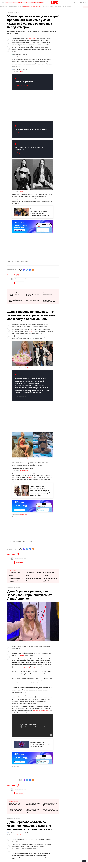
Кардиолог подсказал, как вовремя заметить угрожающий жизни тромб (49, 300)
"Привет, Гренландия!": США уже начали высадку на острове (32, 858)
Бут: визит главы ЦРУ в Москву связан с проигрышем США (50, 858)
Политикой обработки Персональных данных (32, 6)
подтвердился (21, 655)
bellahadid (21, 56)
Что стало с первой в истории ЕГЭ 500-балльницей (50, 293)
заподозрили (44, 474)
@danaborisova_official (18, 642)
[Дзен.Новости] (20, 269)
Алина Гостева (16, 516)
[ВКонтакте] (29, 269)
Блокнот (31, 331)
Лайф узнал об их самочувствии (41, 738)
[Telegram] (26, 269)
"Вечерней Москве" (29, 668)
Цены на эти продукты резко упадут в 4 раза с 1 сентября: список (16, 300)
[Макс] (23, 269)
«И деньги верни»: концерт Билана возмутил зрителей (32, 299)
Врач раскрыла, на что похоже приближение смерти (33, 579)
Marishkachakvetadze (23, 85)
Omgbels (19, 153)
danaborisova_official (24, 367)
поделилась (32, 38)
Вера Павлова (16, 794)
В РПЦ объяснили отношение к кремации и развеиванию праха (33, 574)
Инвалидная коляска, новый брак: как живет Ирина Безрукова (15, 580)
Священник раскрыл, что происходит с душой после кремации (32, 294)
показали (30, 477)
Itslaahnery (20, 133)
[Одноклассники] (33, 269)
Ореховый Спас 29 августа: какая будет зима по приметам (15, 294)
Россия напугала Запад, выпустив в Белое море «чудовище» (49, 574)
